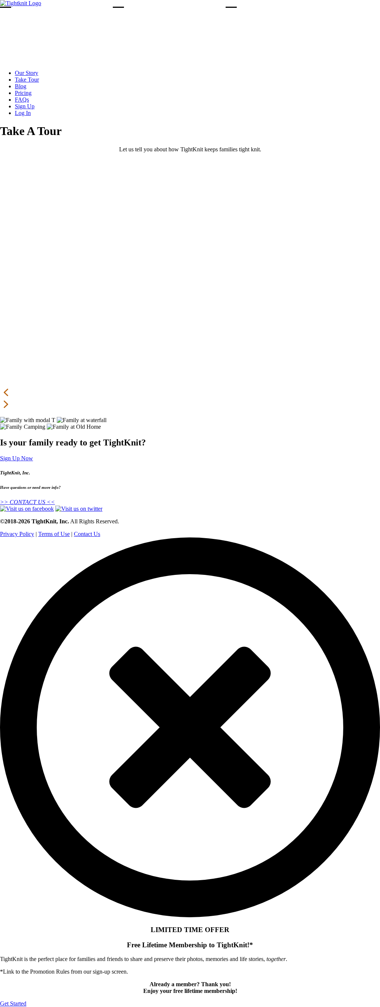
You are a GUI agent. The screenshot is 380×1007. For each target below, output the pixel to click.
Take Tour (27, 79)
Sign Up (25, 106)
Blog (20, 86)
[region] (190, 288)
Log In (23, 113)
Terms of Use (54, 534)
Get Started (13, 1003)
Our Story (26, 73)
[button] (190, 392)
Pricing (23, 93)
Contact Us (87, 534)
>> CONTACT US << (27, 502)
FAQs (22, 99)
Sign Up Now (16, 458)
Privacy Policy (17, 534)
